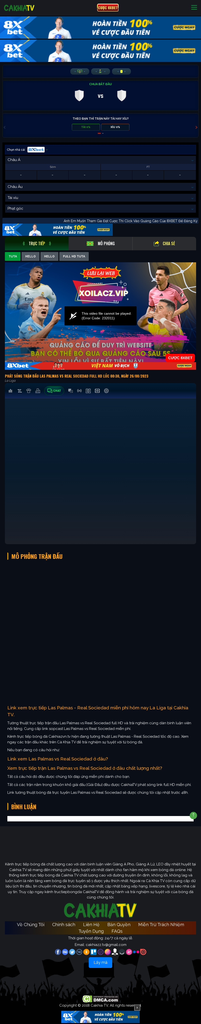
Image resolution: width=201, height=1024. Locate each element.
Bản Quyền (118, 924)
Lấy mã (100, 962)
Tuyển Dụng (91, 931)
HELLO (30, 256)
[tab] (37, 243)
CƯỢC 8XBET (108, 7)
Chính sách (63, 924)
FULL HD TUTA (74, 256)
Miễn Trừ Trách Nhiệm (161, 924)
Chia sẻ (169, 243)
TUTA (13, 256)
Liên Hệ (91, 924)
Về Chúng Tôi (30, 924)
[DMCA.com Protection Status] (100, 999)
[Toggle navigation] (194, 7)
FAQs (117, 931)
